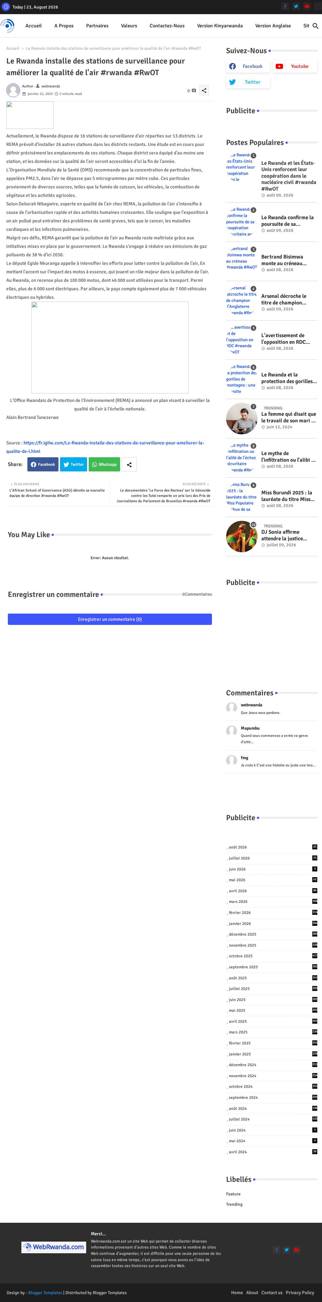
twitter (252, 82)
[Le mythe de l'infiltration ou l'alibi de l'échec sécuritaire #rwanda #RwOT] (242, 458)
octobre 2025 (273, 956)
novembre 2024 (273, 1075)
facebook (253, 66)
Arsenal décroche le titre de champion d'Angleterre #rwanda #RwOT (287, 299)
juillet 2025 (273, 988)
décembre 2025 (273, 934)
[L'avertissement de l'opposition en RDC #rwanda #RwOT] (242, 340)
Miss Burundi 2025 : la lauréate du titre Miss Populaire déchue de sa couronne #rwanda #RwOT (287, 496)
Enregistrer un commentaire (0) (110, 619)
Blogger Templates (45, 1292)
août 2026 (272, 847)
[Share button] (129, 464)
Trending (234, 1204)
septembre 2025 (273, 967)
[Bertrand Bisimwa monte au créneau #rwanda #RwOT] (242, 261)
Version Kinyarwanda (220, 26)
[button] (315, 26)
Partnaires (97, 26)
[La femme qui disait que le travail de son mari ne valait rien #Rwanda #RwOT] (242, 418)
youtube (299, 66)
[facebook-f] (285, 6)
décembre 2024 (273, 1064)
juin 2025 (273, 999)
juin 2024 (272, 1130)
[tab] (33, 26)
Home (237, 1292)
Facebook (46, 464)
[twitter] (296, 6)
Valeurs (129, 26)
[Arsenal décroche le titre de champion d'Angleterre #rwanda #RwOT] (242, 300)
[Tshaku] (318, 6)
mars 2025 (273, 1032)
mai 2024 (272, 1140)
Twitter (77, 464)
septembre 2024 (273, 1097)
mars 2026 (273, 901)
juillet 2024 (273, 1119)
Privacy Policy (300, 1292)
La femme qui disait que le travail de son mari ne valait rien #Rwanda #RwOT (289, 417)
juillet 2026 (272, 858)
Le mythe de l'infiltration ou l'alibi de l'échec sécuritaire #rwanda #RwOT (289, 456)
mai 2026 (272, 879)
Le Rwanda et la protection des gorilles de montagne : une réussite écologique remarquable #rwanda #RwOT (287, 378)
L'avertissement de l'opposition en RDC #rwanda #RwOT (283, 338)
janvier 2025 (273, 1054)
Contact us (272, 1292)
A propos (64, 26)
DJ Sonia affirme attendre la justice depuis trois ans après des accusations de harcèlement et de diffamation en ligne (286, 535)
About (252, 1292)
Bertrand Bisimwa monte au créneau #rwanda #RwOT (282, 260)
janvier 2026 (273, 923)
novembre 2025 (273, 945)
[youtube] (307, 6)
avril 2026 (272, 890)
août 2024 (273, 1108)
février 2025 (273, 1043)
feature (233, 1194)
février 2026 (273, 912)
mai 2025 (273, 1010)
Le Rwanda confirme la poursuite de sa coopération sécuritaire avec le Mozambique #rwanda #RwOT (288, 220)
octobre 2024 (273, 1086)
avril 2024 (272, 1152)
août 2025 (273, 978)
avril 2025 (273, 1021)
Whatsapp (108, 464)
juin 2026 (272, 869)
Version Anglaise (273, 26)
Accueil (33, 26)
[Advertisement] (271, 631)
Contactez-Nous (167, 26)
